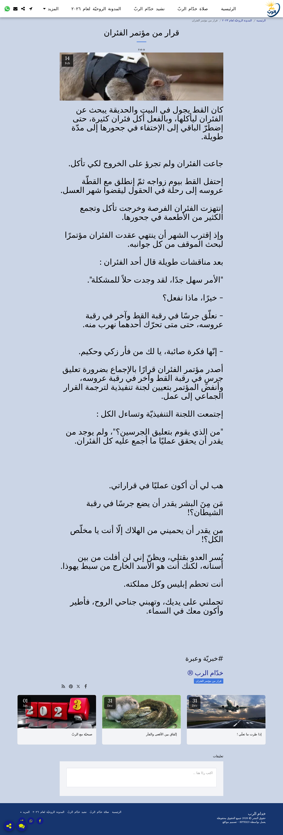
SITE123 (245, 822)
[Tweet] (78, 686)
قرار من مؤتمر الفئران (208, 681)
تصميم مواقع (230, 822)
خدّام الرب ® (205, 673)
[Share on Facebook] (86, 686)
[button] (30, 8)
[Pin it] (71, 686)
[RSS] (63, 686)
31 (194, 702)
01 (25, 702)
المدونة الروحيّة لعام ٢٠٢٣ (237, 20)
